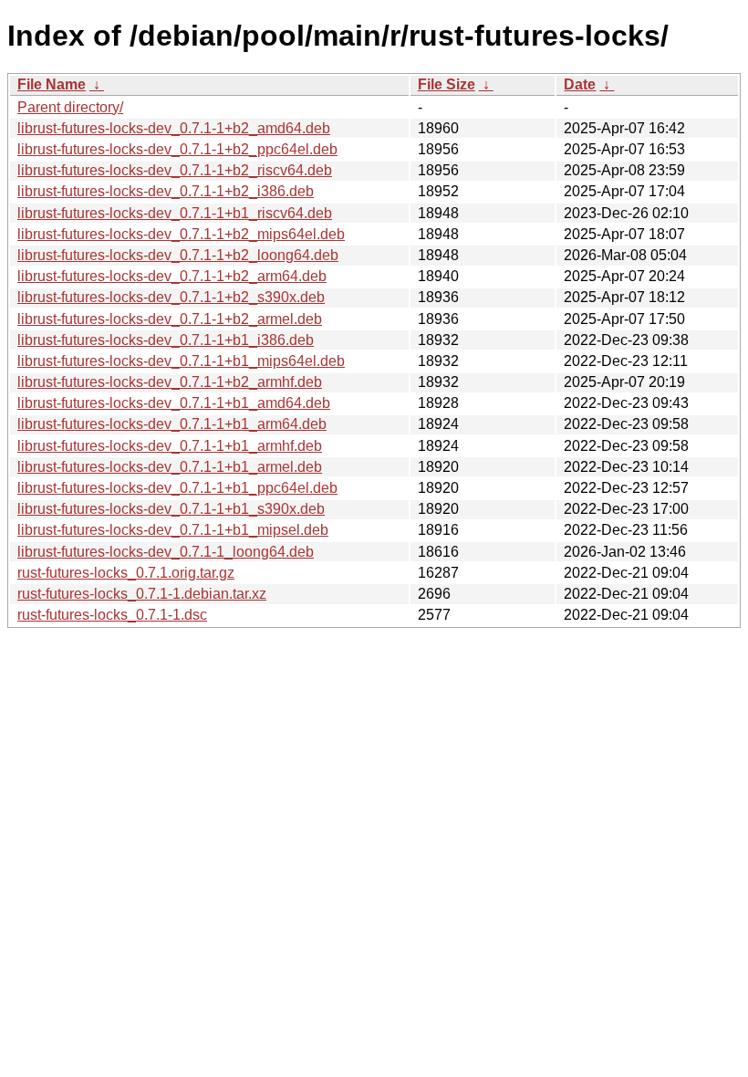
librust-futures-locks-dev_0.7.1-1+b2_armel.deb (169, 319)
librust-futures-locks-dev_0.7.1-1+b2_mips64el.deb (181, 234)
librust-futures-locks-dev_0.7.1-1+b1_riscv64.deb (174, 213)
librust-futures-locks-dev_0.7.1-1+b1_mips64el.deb (181, 361)
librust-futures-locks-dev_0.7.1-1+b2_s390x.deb (171, 297)
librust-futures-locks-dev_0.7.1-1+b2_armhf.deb (169, 382)
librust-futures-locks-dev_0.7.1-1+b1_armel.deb (169, 467)
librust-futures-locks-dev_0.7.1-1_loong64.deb (165, 551)
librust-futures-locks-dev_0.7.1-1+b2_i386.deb (165, 191)
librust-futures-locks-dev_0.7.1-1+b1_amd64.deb (173, 403)
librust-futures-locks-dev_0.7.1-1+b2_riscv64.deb (174, 170)
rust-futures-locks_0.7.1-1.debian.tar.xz (141, 593)
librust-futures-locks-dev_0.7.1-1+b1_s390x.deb (171, 509)
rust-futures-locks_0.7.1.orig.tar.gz (125, 572)
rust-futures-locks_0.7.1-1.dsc (112, 614)
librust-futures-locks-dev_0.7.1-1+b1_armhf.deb (169, 446)
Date (580, 84)
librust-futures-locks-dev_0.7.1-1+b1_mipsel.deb (172, 530)
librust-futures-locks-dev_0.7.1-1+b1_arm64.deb (172, 424)
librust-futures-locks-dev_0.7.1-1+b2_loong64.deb (177, 255)
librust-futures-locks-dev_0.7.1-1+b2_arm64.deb (172, 276)
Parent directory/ (70, 107)
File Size (446, 84)
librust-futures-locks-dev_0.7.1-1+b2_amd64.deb (173, 128)
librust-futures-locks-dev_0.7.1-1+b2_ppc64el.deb (177, 149)
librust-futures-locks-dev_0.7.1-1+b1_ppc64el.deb (177, 488)
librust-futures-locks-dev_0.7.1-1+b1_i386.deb (165, 340)
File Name (51, 84)
